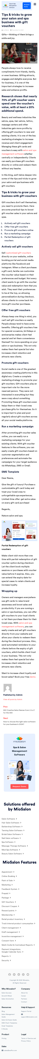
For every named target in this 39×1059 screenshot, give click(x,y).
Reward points (8, 911)
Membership (7, 915)
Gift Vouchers (8, 902)
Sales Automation (8, 999)
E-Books (5, 1029)
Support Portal (26, 1011)
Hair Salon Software (11, 823)
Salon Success (6, 993)
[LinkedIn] (18, 975)
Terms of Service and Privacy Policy (28, 1040)
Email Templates (7, 1026)
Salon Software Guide (9, 1020)
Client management (10, 928)
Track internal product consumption (18, 923)
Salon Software (9, 819)
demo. (33, 677)
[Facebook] (9, 975)
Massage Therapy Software (14, 846)
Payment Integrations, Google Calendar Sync (12, 950)
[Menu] (35, 4)
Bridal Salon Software (11, 834)
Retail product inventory (13, 919)
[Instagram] (23, 975)
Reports (5, 956)
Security (6, 960)
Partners (24, 999)
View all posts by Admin (12, 699)
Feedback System (10, 889)
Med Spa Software (10, 850)
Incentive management (12, 936)
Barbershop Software (11, 827)
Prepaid (5, 893)
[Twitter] (14, 975)
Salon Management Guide (8, 1016)
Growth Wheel (7, 996)
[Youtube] (28, 975)
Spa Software (8, 842)
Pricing (4, 1038)
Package (5, 898)
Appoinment (7, 872)
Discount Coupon (10, 906)
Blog (3, 1011)
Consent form (8, 941)
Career (23, 996)
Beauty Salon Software (12, 854)
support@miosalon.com (29, 1017)
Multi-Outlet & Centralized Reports (17, 945)
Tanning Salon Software (12, 830)
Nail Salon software (10, 838)
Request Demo (26, 5)
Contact (24, 1002)
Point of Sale (7, 880)
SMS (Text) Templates (9, 1023)
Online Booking (8, 876)
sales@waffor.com (10, 1050)
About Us (24, 993)
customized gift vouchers (18, 253)
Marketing (6, 885)
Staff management (10, 932)
